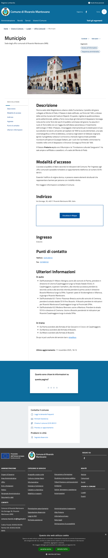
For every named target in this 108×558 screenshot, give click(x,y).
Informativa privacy (61, 516)
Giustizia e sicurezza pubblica (64, 478)
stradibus (72, 337)
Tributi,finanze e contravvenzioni (66, 482)
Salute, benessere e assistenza (65, 489)
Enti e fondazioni (7, 486)
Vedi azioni (95, 38)
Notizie (83, 474)
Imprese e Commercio (35, 486)
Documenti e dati (7, 497)
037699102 (44, 262)
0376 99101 (48, 258)
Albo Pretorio (59, 512)
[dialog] (54, 545)
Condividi (84, 38)
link (74, 545)
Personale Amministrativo (10, 493)
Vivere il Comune (17, 28)
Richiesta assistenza (35, 520)
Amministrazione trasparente (65, 508)
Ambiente (57, 486)
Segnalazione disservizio (36, 512)
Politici (3, 489)
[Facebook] (85, 11)
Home (6, 28)
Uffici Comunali (39, 28)
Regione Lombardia (8, 2)
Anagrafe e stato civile (36, 474)
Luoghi (28, 28)
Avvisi (83, 482)
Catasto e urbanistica (35, 489)
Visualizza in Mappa (69, 215)
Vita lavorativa (33, 482)
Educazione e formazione (63, 474)
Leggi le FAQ (32, 516)
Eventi (83, 496)
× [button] (105, 534)
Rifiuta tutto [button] (62, 549)
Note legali (58, 520)
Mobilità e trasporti (35, 493)
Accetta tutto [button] (45, 549)
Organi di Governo (7, 474)
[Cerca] (104, 11)
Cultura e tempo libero (36, 478)
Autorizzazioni (59, 493)
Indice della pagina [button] (13, 102)
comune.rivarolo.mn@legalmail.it (13, 519)
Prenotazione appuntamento (38, 508)
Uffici (3, 482)
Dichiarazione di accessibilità (64, 523)
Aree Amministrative (8, 478)
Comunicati (85, 478)
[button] (54, 554)
